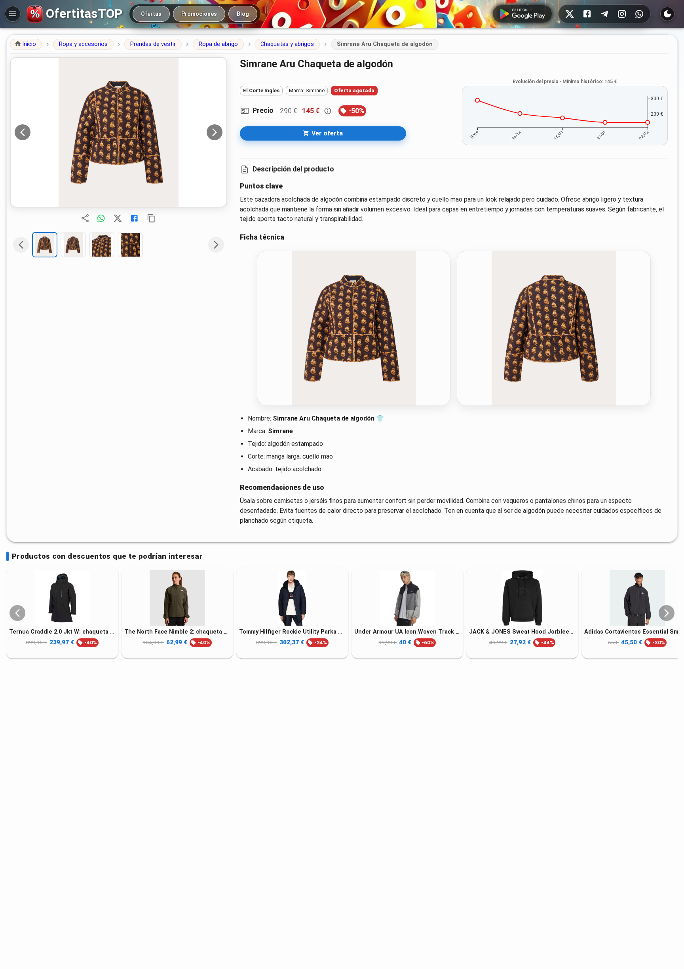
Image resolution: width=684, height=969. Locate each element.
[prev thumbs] (21, 245)
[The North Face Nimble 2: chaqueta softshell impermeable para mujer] (177, 598)
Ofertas (151, 14)
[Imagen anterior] (22, 132)
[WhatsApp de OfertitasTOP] (639, 14)
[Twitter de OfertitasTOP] (570, 14)
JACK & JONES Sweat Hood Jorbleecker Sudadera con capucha (522, 631)
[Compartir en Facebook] (134, 218)
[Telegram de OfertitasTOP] (604, 14)
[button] (26, 44)
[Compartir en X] (117, 218)
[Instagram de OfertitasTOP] (622, 14)
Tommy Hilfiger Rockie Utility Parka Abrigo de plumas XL (292, 631)
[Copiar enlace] (151, 218)
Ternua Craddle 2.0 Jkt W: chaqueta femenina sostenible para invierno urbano (62, 631)
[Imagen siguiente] (214, 132)
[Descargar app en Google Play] (522, 14)
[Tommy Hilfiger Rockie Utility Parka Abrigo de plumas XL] (292, 598)
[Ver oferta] (118, 132)
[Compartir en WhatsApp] (100, 218)
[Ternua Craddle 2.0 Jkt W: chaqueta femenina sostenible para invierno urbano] (62, 598)
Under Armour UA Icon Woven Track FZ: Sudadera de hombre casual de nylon (407, 631)
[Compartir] (85, 218)
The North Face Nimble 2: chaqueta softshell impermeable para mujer (177, 631)
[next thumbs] (216, 245)
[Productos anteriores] (17, 613)
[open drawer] (13, 14)
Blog (243, 14)
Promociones (199, 14)
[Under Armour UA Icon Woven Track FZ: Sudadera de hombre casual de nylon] (407, 598)
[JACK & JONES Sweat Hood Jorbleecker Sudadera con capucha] (522, 598)
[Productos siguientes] (666, 613)
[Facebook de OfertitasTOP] (587, 14)
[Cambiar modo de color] (667, 14)
